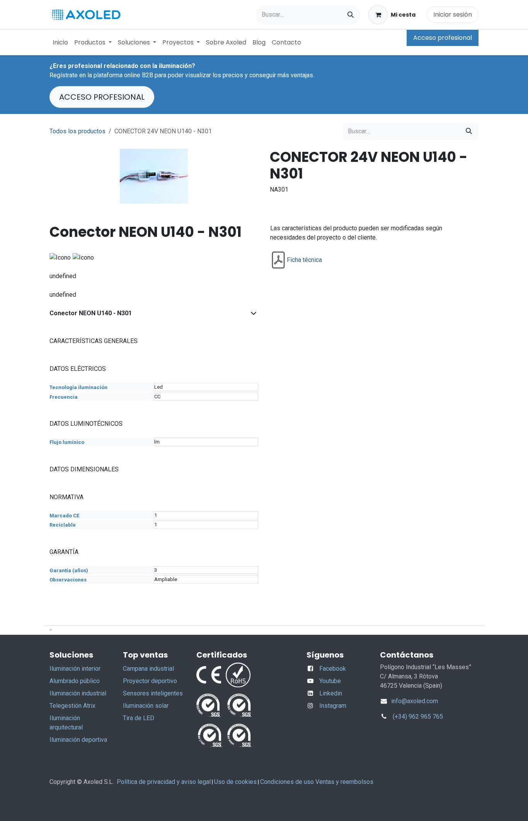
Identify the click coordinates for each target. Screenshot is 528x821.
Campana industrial (148, 668)
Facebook (332, 668)
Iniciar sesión (452, 14)
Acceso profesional (442, 37)
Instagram (332, 705)
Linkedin (330, 693)
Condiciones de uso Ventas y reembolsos (316, 781)
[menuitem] (60, 42)
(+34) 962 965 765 (418, 716)
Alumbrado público (74, 681)
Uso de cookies (235, 781)
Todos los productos (77, 131)
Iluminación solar (146, 705)
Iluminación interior (74, 668)
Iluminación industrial (77, 693)
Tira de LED (138, 718)
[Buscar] (350, 15)
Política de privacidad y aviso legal (164, 781)
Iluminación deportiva (78, 739)
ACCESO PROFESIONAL (102, 97)
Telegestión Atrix (72, 705)
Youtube (330, 681)
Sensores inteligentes (153, 693)
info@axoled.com (414, 701)
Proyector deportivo (150, 681)
